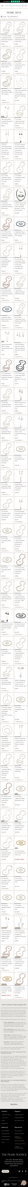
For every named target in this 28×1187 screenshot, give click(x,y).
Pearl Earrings (5, 1049)
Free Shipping (19, 1117)
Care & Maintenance (19, 1147)
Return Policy (19, 1120)
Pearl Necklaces (20, 1047)
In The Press (5, 1139)
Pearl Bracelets (16, 1049)
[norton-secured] (7, 1184)
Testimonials (6, 1136)
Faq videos (18, 1131)
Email (3, 1120)
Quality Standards (18, 1137)
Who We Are (5, 1131)
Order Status (19, 1114)
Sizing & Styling (20, 1143)
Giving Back (5, 1133)
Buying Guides (19, 1141)
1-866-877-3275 (6, 1114)
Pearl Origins (19, 1133)
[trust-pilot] (14, 1184)
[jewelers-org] (21, 1184)
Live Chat (5, 1117)
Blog (3, 1142)
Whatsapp (5, 1123)
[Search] (20, 6)
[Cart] (25, 6)
